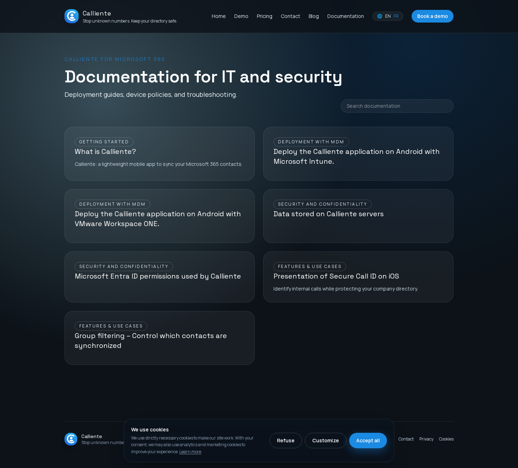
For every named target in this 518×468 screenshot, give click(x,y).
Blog (314, 16)
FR (396, 16)
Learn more (190, 452)
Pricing (264, 16)
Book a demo (432, 16)
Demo (241, 16)
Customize (325, 440)
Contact (290, 16)
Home (219, 16)
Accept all (368, 440)
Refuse (286, 440)
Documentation (345, 16)
